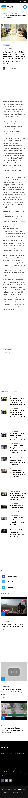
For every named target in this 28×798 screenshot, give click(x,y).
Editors (14, 795)
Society (3, 753)
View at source (7, 349)
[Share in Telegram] (9, 353)
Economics (22, 753)
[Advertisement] (14, 85)
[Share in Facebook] (3, 353)
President (14, 13)
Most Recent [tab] (4, 391)
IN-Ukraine (4, 13)
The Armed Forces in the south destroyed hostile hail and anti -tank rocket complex (12, 730)
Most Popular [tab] (14, 391)
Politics (16, 753)
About (22, 792)
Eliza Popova (12, 68)
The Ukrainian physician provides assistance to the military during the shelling (13, 692)
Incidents (9, 753)
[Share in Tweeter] (6, 353)
